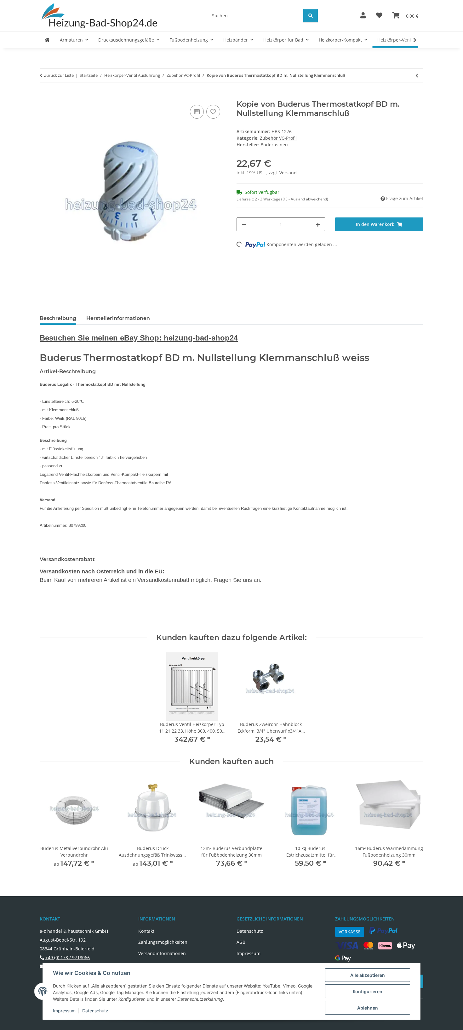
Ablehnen (367, 1007)
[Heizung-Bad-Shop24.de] (47, 39)
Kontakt (146, 931)
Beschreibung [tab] (58, 318)
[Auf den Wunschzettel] (213, 112)
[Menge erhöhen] (318, 224)
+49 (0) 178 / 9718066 (67, 957)
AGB (241, 942)
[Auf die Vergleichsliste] (197, 112)
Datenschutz (95, 1010)
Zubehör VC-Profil (278, 138)
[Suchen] (310, 15)
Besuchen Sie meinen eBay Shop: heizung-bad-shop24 (139, 338)
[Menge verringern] (244, 224)
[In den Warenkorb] (45, 96)
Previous (50, 824)
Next (413, 824)
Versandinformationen (162, 953)
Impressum (64, 1010)
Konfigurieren (367, 991)
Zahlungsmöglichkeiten (162, 942)
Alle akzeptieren (367, 975)
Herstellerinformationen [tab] (118, 318)
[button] (363, 16)
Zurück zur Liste (59, 75)
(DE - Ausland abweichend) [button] (304, 199)
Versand (288, 173)
